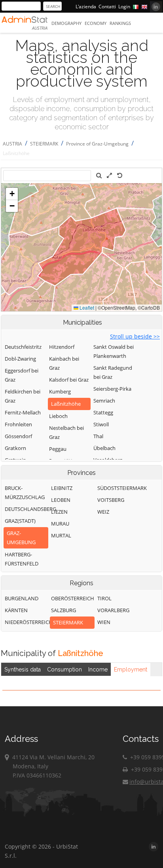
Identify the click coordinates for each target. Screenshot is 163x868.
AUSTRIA (12, 143)
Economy (95, 23)
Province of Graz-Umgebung (97, 143)
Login (124, 6)
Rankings (120, 23)
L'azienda (86, 6)
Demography (66, 23)
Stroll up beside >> (135, 336)
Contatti (107, 6)
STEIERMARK (44, 143)
